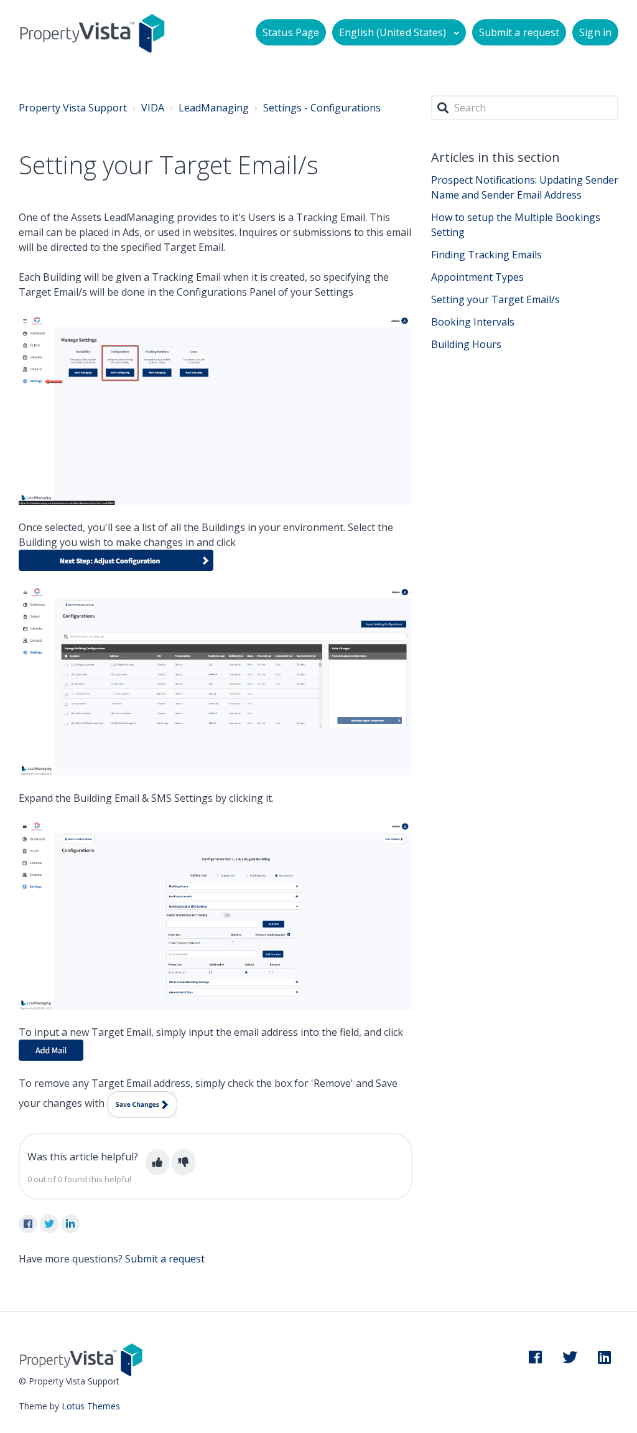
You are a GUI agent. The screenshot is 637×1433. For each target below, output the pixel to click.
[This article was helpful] (157, 1162)
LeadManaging (214, 108)
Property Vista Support (73, 108)
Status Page (291, 32)
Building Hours (466, 344)
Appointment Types (477, 277)
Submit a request (519, 32)
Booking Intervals (472, 322)
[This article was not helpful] (183, 1162)
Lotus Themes (91, 1406)
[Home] (92, 32)
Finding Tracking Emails (486, 254)
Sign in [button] (595, 32)
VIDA (152, 108)
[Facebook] (28, 1224)
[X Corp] (49, 1224)
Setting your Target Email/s (495, 299)
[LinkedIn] (70, 1224)
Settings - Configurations (322, 108)
